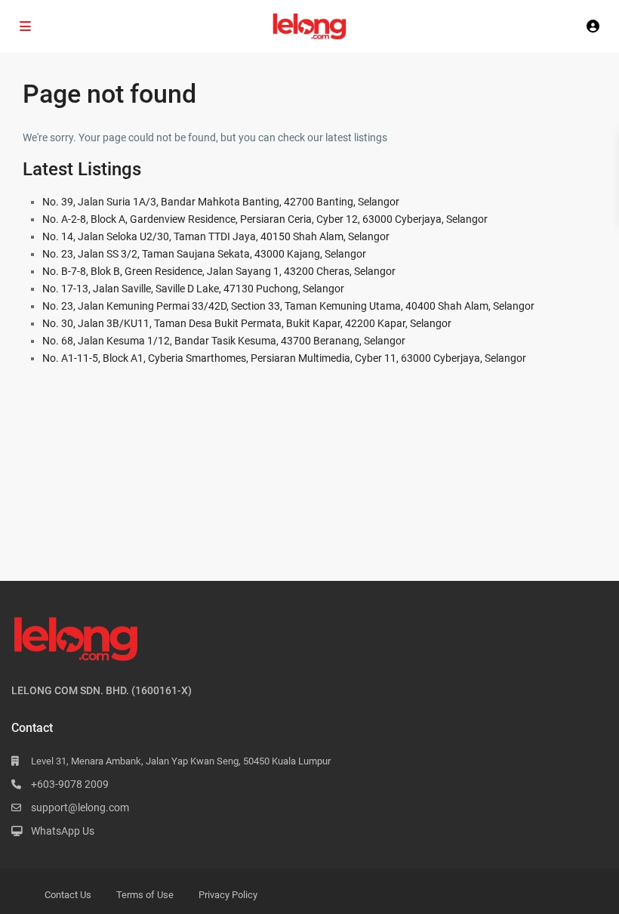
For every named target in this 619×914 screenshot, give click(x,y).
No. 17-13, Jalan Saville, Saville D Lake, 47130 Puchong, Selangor (193, 289)
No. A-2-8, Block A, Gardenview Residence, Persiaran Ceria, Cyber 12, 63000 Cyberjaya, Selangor (265, 219)
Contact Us (68, 894)
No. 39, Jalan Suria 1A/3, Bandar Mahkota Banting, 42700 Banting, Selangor (220, 202)
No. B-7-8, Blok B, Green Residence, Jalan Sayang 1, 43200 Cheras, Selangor (219, 271)
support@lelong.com (80, 807)
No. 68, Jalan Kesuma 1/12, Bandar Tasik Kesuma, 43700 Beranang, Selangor (223, 341)
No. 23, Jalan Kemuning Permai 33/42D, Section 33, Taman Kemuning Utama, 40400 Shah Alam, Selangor (288, 306)
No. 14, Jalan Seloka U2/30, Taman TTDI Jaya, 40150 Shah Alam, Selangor (216, 236)
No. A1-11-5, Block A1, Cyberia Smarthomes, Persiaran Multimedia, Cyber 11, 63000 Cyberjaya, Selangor (284, 358)
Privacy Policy (228, 894)
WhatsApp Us (62, 831)
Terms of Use (145, 894)
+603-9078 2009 (70, 784)
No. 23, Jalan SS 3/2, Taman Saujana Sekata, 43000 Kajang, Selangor (204, 254)
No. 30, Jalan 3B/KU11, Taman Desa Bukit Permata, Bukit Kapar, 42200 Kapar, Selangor (246, 323)
